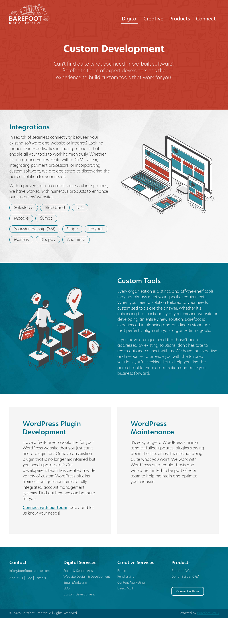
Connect (206, 19)
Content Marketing (131, 583)
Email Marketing (75, 583)
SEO (66, 588)
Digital (130, 19)
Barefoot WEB (208, 613)
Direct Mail (125, 588)
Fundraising (125, 577)
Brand (121, 571)
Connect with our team (45, 508)
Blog (29, 578)
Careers (40, 578)
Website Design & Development (86, 577)
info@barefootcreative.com (29, 571)
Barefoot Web (182, 571)
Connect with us (187, 591)
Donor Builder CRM (185, 577)
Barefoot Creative (33, 14)
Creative (153, 19)
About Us (16, 578)
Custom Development (79, 594)
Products (179, 19)
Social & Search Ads (78, 571)
